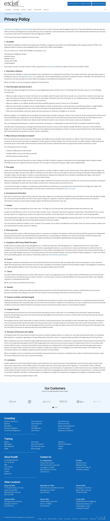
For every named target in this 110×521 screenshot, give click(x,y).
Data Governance (37, 421)
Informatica (35, 442)
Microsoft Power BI (37, 444)
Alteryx (6, 442)
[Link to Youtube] (104, 517)
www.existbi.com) (30, 76)
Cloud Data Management (12, 430)
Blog (5, 464)
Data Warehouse (63, 421)
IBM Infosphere (9, 446)
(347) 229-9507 (9, 494)
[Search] (104, 10)
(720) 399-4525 (45, 506)
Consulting (9, 418)
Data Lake (34, 426)
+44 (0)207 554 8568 (82, 469)
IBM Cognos (8, 444)
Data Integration (36, 423)
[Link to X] (99, 517)
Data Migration (36, 428)
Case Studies (8, 467)
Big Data (7, 423)
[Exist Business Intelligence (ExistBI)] (14, 4)
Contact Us (45, 457)
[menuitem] (8, 10)
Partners (7, 469)
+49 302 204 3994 (81, 492)
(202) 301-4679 (45, 492)
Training (8, 439)
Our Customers (9, 462)
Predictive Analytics (64, 428)
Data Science (35, 430)
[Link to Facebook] (96, 517)
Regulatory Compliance (65, 430)
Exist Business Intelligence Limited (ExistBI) (18, 29)
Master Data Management (66, 426)
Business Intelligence (11, 428)
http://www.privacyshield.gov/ (58, 254)
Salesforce (61, 442)
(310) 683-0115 (45, 472)
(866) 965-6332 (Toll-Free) (48, 469)
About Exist (11, 457)
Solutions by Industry (11, 421)
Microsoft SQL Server (38, 446)
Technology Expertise (11, 460)
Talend (60, 448)
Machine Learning (64, 423)
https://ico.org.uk (69, 188)
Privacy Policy (17, 19)
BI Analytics (8, 426)
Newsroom (7, 473)
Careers (6, 471)
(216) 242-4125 (9, 506)
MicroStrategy (35, 448)
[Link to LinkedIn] (102, 517)
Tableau (60, 446)
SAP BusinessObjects (65, 444)
